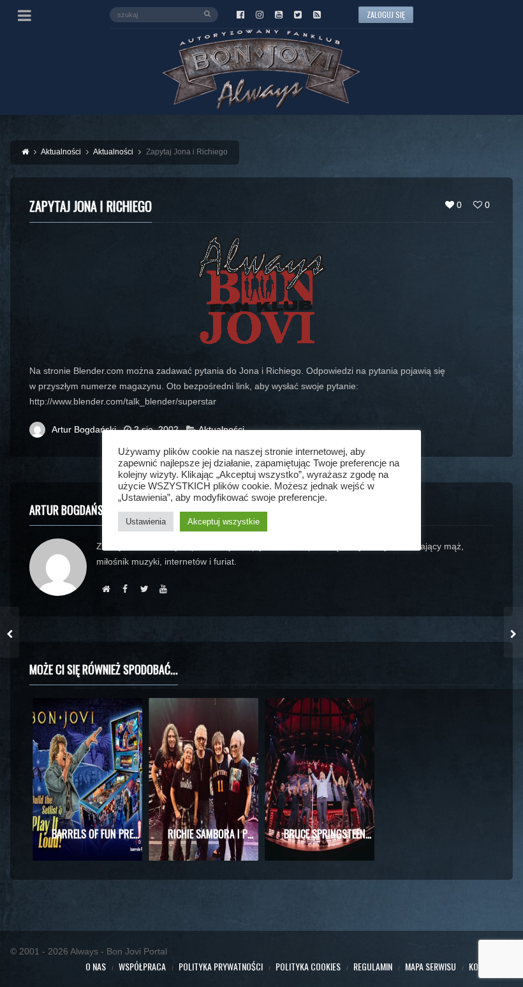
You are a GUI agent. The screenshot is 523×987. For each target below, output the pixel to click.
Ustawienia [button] (146, 521)
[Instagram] (259, 14)
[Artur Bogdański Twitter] (144, 589)
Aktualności (221, 429)
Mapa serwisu (430, 966)
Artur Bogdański (84, 429)
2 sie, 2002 (156, 429)
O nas (95, 966)
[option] (87, 779)
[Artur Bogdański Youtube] (163, 589)
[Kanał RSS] (317, 14)
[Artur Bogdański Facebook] (125, 589)
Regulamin (372, 966)
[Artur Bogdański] (106, 589)
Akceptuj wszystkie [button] (224, 521)
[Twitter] (298, 14)
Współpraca (142, 966)
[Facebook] (240, 14)
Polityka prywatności (221, 966)
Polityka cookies (308, 966)
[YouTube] (278, 14)
